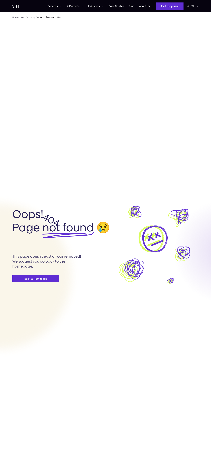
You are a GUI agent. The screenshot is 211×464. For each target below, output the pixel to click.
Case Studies (116, 6)
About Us (144, 6)
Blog (131, 6)
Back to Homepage (35, 279)
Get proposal (170, 6)
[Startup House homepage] (27, 6)
